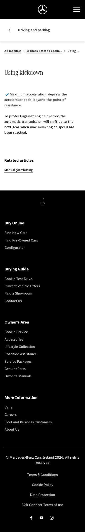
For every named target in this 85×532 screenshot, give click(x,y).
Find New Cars (16, 232)
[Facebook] (31, 518)
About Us (12, 429)
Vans (8, 407)
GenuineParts (15, 368)
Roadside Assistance (21, 354)
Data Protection (42, 494)
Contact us (13, 300)
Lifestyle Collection (20, 346)
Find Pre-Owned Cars (21, 240)
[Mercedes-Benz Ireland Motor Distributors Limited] (42, 9)
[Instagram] (51, 518)
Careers (11, 414)
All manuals (12, 51)
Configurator (15, 247)
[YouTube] (41, 518)
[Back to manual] (11, 30)
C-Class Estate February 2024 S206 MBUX (44, 51)
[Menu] (76, 9)
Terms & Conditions (42, 474)
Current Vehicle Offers (22, 286)
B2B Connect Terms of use (42, 504)
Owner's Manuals (18, 376)
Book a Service (16, 331)
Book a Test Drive (18, 278)
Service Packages (18, 361)
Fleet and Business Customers (28, 422)
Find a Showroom (18, 293)
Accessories (14, 339)
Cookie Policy (42, 484)
